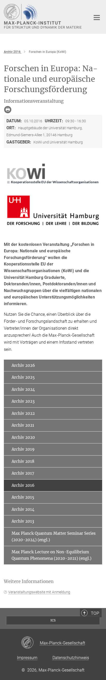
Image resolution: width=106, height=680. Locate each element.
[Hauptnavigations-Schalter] (97, 17)
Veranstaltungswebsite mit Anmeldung (39, 592)
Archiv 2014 (23, 509)
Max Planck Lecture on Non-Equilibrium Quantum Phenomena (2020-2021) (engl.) (51, 555)
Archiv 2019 (23, 449)
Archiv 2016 (23, 485)
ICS (53, 620)
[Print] (8, 110)
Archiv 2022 (23, 413)
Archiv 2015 (23, 497)
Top (95, 613)
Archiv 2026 (23, 365)
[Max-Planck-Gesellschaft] (30, 643)
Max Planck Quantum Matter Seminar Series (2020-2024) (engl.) (54, 537)
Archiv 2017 (23, 473)
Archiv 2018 (23, 461)
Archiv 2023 (23, 401)
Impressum (27, 657)
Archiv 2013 (23, 521)
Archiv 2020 (23, 437)
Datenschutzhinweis (70, 657)
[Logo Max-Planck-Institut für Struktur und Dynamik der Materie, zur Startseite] (43, 16)
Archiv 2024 (23, 389)
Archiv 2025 (23, 377)
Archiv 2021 (23, 425)
